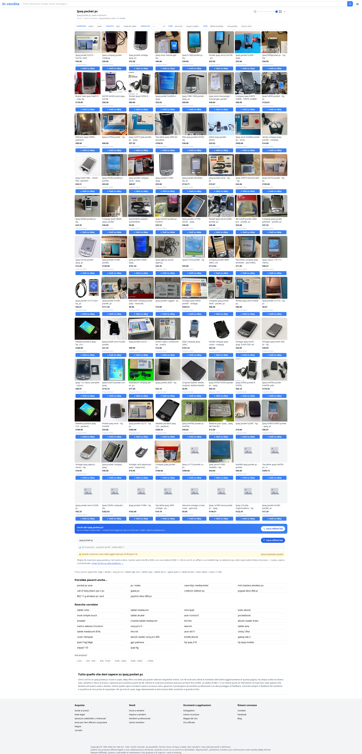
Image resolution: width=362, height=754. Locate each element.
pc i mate (135, 585)
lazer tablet (201, 572)
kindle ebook (191, 636)
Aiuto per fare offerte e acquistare (91, 722)
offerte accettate (216, 26)
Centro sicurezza (191, 714)
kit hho (188, 620)
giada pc (135, 590)
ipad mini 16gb (95, 572)
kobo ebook (244, 610)
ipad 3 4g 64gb (85, 642)
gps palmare (137, 642)
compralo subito (130, 26)
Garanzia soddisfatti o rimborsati (90, 718)
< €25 (79, 661)
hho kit (134, 631)
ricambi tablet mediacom (144, 620)
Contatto (242, 710)
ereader (81, 620)
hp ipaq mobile (246, 642)
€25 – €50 (90, 661)
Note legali (80, 714)
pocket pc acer (85, 585)
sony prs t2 (118, 572)
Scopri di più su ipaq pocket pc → (107, 563)
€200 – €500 (136, 661)
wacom (188, 626)
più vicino (178, 26)
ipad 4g (135, 647)
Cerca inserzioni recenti (272, 554)
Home (79, 18)
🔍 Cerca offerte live (273, 540)
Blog (240, 718)
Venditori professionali (139, 718)
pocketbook (244, 615)
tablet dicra (160, 572)
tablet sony (147, 572)
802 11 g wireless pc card (90, 596)
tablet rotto (83, 610)
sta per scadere (192, 26)
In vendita (11, 4)
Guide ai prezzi (82, 710)
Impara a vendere (137, 714)
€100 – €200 (120, 661)
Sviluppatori (189, 710)
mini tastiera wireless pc (251, 585)
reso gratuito (232, 26)
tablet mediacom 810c (89, 631)
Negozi (78, 726)
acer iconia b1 (191, 615)
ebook (107, 572)
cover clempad (85, 636)
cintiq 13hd (244, 631)
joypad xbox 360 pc (248, 590)
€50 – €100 (105, 661)
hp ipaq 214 (190, 642)
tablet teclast (188, 572)
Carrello (78, 730)
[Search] (350, 4)
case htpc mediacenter (196, 585)
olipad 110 (82, 647)
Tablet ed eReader (90, 18)
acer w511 (189, 631)
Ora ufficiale (189, 722)
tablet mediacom (140, 610)
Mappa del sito (190, 718)
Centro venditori (136, 722)
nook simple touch (87, 615)
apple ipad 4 (174, 572)
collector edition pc (194, 590)
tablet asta (243, 626)
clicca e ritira (246, 26)
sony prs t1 (137, 626)
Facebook (242, 714)
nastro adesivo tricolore (90, 626)
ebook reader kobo (248, 620)
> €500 (150, 661)
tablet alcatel (137, 615)
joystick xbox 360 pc (141, 596)
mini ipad (189, 610)
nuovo (91, 26)
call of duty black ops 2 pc (90, 590)
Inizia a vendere (136, 710)
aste (118, 26)
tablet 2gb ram (132, 572)
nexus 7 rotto (215, 572)
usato (99, 26)
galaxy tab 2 (244, 636)
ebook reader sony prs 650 (145, 636)
